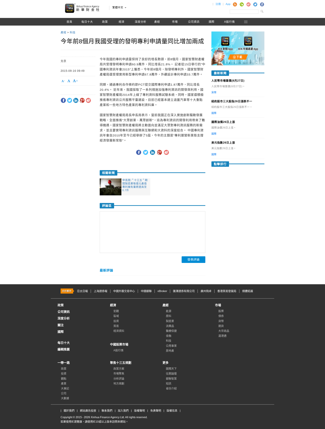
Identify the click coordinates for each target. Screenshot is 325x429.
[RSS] (234, 4)
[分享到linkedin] (75, 100)
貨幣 (221, 321)
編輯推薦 (69, 29)
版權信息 (172, 410)
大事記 (65, 388)
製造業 (170, 321)
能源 (168, 311)
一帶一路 (64, 362)
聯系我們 (107, 410)
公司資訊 (194, 21)
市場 (218, 305)
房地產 (170, 350)
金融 (168, 335)
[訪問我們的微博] (248, 4)
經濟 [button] (121, 21)
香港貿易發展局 (226, 291)
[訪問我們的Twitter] (255, 4)
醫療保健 (171, 330)
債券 (221, 316)
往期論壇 (171, 373)
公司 (63, 393)
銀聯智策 (171, 378)
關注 (61, 325)
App (228, 4)
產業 (63, 383)
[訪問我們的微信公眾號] (241, 4)
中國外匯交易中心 (124, 291)
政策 (105, 21)
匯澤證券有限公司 (184, 291)
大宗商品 (223, 330)
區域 (116, 316)
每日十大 (87, 21)
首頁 (69, 21)
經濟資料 (118, 330)
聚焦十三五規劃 (120, 362)
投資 (116, 321)
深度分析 (140, 21)
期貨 (221, 326)
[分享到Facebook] (63, 100)
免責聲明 (155, 410)
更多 (165, 362)
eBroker (162, 291)
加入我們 (123, 410)
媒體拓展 (247, 291)
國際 (211, 21)
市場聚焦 (118, 373)
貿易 (116, 326)
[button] (246, 22)
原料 (168, 316)
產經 (165, 305)
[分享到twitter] (69, 100)
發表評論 (193, 259)
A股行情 (229, 21)
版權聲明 (139, 410)
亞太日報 (82, 291)
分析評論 (118, 378)
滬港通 (222, 335)
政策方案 (118, 368)
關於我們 (69, 410)
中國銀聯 (146, 291)
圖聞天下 (171, 368)
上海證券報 (100, 291)
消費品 (170, 326)
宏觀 (116, 311)
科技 (168, 340)
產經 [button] (157, 21)
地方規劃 (118, 383)
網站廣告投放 (88, 410)
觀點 (63, 378)
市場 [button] (175, 21)
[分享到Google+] (82, 100)
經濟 (113, 305)
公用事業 (171, 345)
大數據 (65, 398)
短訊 (168, 383)
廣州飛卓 (206, 291)
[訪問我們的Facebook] (261, 4)
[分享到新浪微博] (88, 100)
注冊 (218, 4)
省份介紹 (171, 388)
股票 (221, 311)
